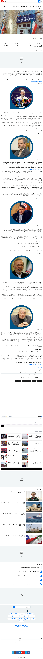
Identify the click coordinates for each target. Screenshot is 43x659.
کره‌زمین (20, 634)
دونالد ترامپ (16, 616)
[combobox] (22, 607)
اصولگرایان (39, 381)
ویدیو (41, 640)
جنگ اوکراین (32, 616)
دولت (23, 381)
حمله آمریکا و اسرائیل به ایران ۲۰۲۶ (16, 613)
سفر (41, 638)
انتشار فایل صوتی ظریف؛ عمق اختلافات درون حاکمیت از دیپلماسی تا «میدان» (29, 377)
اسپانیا (22, 616)
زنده (2, 1)
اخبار (39, 4)
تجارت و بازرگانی (40, 634)
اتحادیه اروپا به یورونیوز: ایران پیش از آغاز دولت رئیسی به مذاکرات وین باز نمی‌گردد (29, 243)
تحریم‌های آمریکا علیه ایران (12, 618)
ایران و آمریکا (21, 618)
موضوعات (40, 629)
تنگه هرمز (27, 618)
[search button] (14, 607)
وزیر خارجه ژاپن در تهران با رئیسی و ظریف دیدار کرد (33, 374)
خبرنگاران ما (40, 642)
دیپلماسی (29, 381)
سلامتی (33, 618)
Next (41, 636)
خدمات (41, 646)
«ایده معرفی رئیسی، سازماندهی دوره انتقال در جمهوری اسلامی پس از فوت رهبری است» (29, 351)
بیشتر (41, 648)
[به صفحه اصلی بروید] (39, 1)
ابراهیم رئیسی (18, 381)
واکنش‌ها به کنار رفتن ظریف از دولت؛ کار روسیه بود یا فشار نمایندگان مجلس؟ (30, 372)
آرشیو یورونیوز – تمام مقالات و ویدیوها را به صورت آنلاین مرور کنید (12, 642)
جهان (37, 4)
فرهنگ (20, 638)
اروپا (41, 632)
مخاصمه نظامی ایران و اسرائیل (28, 613)
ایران (35, 4)
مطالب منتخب (38, 490)
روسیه (21, 621)
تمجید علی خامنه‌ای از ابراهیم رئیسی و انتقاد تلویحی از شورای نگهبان (31, 246)
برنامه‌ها (20, 640)
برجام (34, 381)
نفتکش (10, 616)
